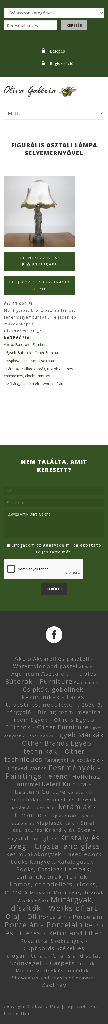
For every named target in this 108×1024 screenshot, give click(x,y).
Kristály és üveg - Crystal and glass (54, 842)
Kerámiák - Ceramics (34, 807)
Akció (8, 344)
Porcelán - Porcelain (71, 917)
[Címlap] (40, 88)
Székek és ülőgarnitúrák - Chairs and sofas (54, 952)
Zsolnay (54, 985)
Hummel (28, 784)
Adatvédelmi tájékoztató (72, 545)
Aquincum (25, 673)
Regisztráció (62, 63)
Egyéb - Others (52, 719)
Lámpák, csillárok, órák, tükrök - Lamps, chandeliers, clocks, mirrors (51, 880)
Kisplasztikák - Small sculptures (32, 360)
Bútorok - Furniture (31, 344)
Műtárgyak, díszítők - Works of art (35, 383)
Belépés (57, 51)
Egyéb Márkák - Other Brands (60, 738)
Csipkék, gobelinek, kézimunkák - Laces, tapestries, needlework (46, 697)
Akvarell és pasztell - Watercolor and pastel (53, 662)
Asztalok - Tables (69, 673)
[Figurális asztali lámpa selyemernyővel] (39, 211)
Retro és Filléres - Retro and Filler (55, 928)
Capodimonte (88, 682)
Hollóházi (87, 776)
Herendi (57, 776)
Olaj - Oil (21, 916)
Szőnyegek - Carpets (42, 963)
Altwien (87, 666)
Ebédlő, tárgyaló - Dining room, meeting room (55, 712)
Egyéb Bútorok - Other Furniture (33, 352)
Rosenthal (34, 940)
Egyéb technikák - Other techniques (47, 751)
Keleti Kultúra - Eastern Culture (53, 788)
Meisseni (41, 892)
